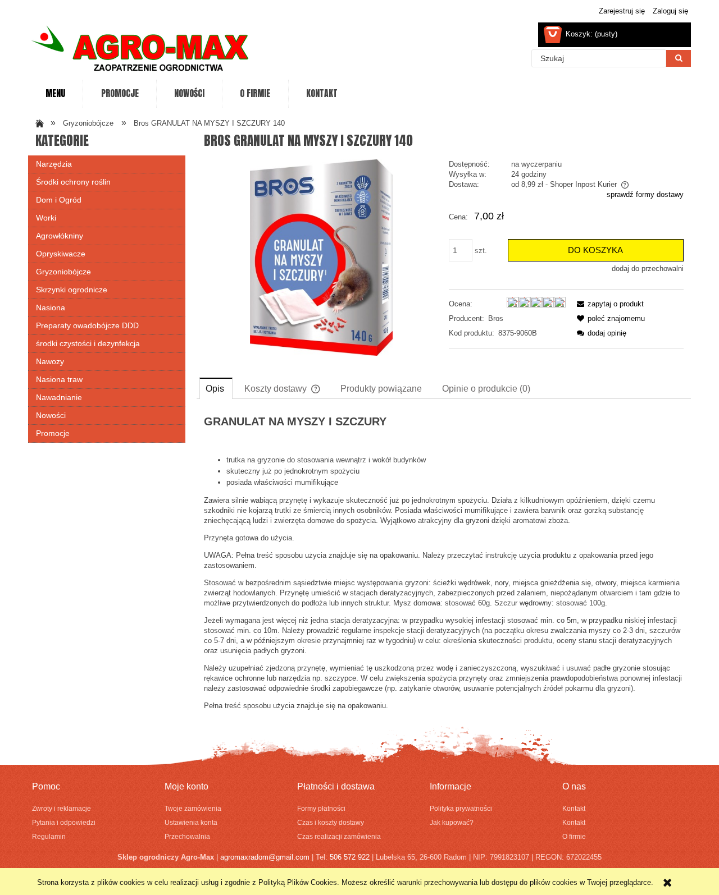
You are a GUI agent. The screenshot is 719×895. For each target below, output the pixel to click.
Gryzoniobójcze (63, 271)
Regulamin (49, 836)
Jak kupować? (452, 822)
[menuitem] (55, 94)
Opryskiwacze (60, 253)
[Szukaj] (678, 58)
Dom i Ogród (58, 199)
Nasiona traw (59, 379)
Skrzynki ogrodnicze (71, 289)
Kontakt (573, 808)
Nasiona (50, 307)
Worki (46, 217)
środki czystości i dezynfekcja (88, 343)
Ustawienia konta (191, 822)
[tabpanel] (444, 563)
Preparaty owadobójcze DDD (87, 325)
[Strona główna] (140, 49)
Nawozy (50, 361)
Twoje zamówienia (193, 808)
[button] (608, 304)
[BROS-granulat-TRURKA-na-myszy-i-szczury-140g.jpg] (321, 257)
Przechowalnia (187, 836)
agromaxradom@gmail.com (265, 857)
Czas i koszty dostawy (330, 822)
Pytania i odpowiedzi (63, 822)
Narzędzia (54, 163)
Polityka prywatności (461, 808)
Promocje (53, 433)
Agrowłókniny (59, 235)
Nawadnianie (59, 397)
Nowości (51, 415)
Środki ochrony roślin (73, 181)
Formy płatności (321, 808)
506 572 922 (350, 857)
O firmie (574, 836)
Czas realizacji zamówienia (339, 836)
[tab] (216, 388)
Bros (495, 318)
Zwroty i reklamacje (61, 808)
